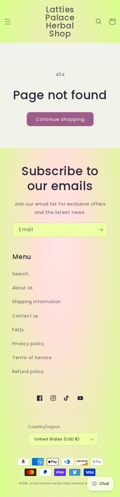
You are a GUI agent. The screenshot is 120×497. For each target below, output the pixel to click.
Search (20, 274)
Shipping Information (36, 302)
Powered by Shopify (86, 483)
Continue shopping (60, 119)
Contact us (25, 316)
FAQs (18, 330)
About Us (22, 288)
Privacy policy (28, 344)
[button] (7, 21)
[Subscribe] (100, 230)
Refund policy (28, 371)
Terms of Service (32, 358)
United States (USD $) (56, 439)
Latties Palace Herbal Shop (50, 483)
